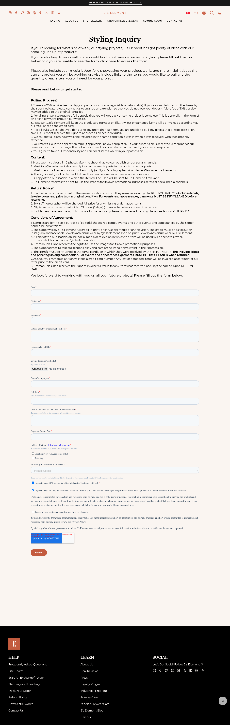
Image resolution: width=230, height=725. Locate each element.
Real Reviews (89, 671)
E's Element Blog (92, 710)
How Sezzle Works (20, 704)
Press (84, 677)
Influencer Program (93, 690)
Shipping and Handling (24, 684)
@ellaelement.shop (59, 166)
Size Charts (15, 671)
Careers (85, 717)
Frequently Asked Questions (27, 664)
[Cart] (219, 13)
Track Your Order (19, 690)
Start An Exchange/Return (26, 677)
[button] (212, 13)
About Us (86, 664)
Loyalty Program (91, 684)
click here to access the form (123, 61)
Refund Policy (17, 697)
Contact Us (16, 710)
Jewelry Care (89, 697)
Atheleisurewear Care (94, 704)
